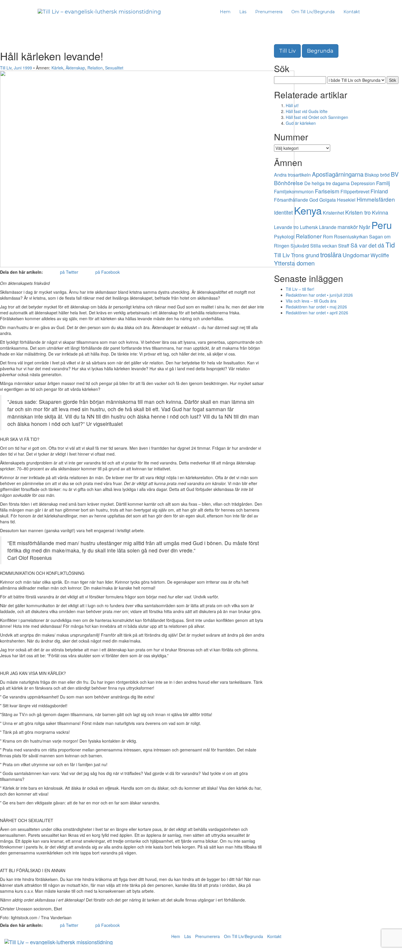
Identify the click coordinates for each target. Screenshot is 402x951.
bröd (385, 174)
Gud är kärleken (301, 123)
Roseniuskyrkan (351, 236)
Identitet (283, 212)
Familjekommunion (294, 191)
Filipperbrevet (354, 191)
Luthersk (309, 227)
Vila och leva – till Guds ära (311, 301)
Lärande (327, 227)
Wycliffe (380, 255)
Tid (390, 245)
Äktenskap (75, 68)
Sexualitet (114, 68)
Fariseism (327, 191)
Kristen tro (358, 212)
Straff (343, 245)
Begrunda (320, 51)
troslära (330, 254)
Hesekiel (346, 199)
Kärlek (57, 68)
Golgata (327, 199)
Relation (95, 68)
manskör (348, 226)
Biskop (372, 174)
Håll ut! (292, 105)
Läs (242, 11)
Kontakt (351, 11)
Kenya (308, 210)
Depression (363, 183)
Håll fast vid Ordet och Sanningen (317, 117)
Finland (379, 191)
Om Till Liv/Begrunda (313, 11)
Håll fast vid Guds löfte (307, 111)
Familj (383, 183)
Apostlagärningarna (337, 174)
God (313, 199)
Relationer (309, 236)
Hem (225, 11)
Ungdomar (356, 255)
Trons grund (305, 255)
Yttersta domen (294, 263)
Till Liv (5, 68)
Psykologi (284, 236)
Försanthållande (291, 199)
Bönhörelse (288, 183)
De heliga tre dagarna (327, 183)
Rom (328, 236)
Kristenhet (333, 212)
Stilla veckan (323, 245)
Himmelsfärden (376, 199)
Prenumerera (269, 11)
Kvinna (380, 212)
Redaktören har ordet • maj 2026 (316, 307)
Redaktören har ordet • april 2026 (317, 313)
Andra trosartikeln (292, 174)
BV (395, 174)
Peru (381, 225)
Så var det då (367, 245)
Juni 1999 (23, 68)
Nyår (364, 226)
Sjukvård (299, 245)
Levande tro (286, 227)
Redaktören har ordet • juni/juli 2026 (319, 295)
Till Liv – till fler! (300, 289)
